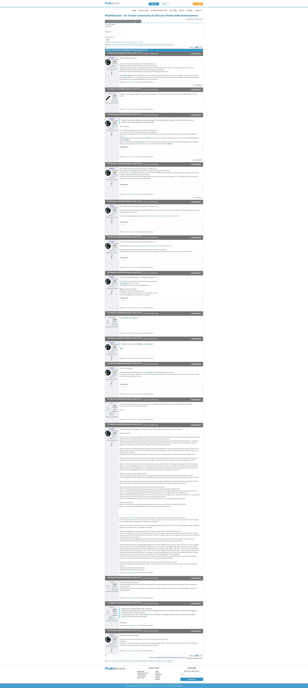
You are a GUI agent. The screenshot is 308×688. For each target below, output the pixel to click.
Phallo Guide (140, 671)
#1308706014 (196, 578)
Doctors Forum (198, 19)
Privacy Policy (152, 685)
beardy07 (111, 317)
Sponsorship (140, 677)
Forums (189, 10)
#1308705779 (196, 54)
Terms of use (159, 685)
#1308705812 (196, 115)
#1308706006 (196, 425)
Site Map (157, 677)
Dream (111, 58)
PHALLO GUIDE (143, 10)
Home (134, 10)
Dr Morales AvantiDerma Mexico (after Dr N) (161, 44)
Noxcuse (174, 657)
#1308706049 (196, 631)
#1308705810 (196, 90)
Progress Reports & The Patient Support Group (134, 44)
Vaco (112, 404)
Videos (181, 10)
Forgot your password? (111, 42)
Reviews (157, 679)
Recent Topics (130, 21)
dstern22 (168, 657)
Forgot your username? (125, 42)
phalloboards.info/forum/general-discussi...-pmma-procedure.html (160, 216)
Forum (109, 44)
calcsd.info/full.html (130, 518)
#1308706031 (196, 603)
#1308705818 (196, 164)
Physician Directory (159, 10)
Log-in (164, 4)
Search (138, 21)
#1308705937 (196, 313)
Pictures (173, 10)
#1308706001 (196, 400)
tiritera (111, 607)
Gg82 (142, 569)
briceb (164, 657)
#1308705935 (196, 273)
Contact (198, 10)
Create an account (137, 42)
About (157, 671)
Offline (114, 61)
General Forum (190, 19)
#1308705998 (196, 364)
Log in (125, 82)
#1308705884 (196, 202)
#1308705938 (196, 339)
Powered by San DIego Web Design (173, 685)
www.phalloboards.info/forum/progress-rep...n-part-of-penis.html (154, 245)
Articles (157, 673)
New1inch (112, 94)
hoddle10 (158, 657)
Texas (179, 657)
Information (158, 674)
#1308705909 (196, 237)
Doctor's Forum (141, 676)
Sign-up (153, 4)
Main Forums (116, 44)
